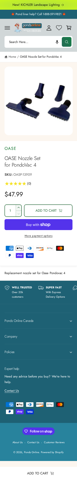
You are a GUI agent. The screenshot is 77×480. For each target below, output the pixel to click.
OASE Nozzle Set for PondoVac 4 (41, 57)
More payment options (39, 236)
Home (12, 57)
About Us (18, 442)
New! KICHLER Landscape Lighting (36, 4)
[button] (7, 28)
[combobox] (38, 42)
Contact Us (12, 390)
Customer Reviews (54, 442)
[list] (38, 292)
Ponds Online (31, 452)
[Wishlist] (59, 28)
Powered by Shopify (52, 452)
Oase (10, 148)
